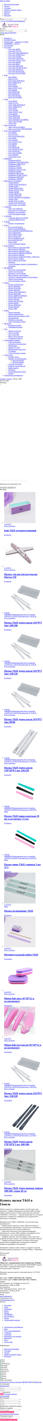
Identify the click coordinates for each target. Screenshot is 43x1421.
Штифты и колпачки (15, 320)
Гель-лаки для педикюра (17, 270)
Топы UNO (12, 123)
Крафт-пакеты (13, 368)
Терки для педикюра (15, 279)
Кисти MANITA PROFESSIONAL (20, 231)
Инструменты (9, 246)
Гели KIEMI (12, 144)
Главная (3, 379)
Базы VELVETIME (15, 97)
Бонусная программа (11, 4)
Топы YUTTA (13, 103)
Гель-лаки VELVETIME (16, 73)
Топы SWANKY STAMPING (18, 120)
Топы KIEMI (12, 114)
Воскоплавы (12, 346)
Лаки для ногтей (10, 125)
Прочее (11, 373)
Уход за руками (13, 333)
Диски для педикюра (15, 272)
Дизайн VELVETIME (16, 201)
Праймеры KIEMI (14, 171)
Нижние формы (18, 362)
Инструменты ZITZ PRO (17, 260)
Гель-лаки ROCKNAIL (16, 71)
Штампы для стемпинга (16, 212)
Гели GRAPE (13, 140)
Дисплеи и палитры (15, 364)
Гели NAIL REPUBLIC (16, 136)
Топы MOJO (12, 101)
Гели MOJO (12, 133)
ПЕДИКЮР (8, 268)
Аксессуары (8, 355)
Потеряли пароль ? (10, 1394)
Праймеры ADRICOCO (16, 164)
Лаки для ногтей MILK (16, 127)
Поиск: (2, 19)
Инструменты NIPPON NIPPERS (20, 253)
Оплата (6, 6)
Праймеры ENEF (14, 166)
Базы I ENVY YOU (15, 88)
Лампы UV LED (14, 347)
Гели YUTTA (13, 134)
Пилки (6, 283)
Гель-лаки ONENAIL (15, 70)
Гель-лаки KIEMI (14, 62)
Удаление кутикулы (15, 338)
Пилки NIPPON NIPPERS (17, 296)
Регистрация (4, 1386)
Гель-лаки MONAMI (15, 66)
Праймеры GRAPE (15, 168)
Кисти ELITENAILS (15, 227)
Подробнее (8, 959)
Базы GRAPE (13, 86)
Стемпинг (7, 207)
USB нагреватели (14, 342)
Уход (6, 329)
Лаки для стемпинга (15, 209)
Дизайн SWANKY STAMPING (19, 197)
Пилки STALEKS (14, 288)
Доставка (7, 8)
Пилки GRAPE (13, 299)
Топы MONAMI (14, 116)
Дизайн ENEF (13, 186)
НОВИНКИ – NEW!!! (12, 44)
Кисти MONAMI (14, 233)
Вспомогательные (14, 325)
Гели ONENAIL (14, 151)
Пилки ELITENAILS (15, 284)
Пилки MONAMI (14, 294)
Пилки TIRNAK (14, 290)
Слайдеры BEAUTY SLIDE (18, 218)
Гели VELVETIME (15, 153)
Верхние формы (18, 360)
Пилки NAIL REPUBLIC (17, 292)
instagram (11, 1300)
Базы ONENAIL (14, 94)
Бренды (7, 14)
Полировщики (13, 318)
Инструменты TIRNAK (16, 249)
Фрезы (6, 310)
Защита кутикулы (14, 331)
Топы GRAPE (13, 110)
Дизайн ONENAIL (15, 196)
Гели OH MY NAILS (15, 149)
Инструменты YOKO (16, 259)
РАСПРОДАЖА (10, 40)
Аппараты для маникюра (17, 344)
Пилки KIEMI (13, 303)
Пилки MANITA (14, 286)
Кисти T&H (12, 242)
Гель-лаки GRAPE (14, 57)
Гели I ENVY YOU (15, 142)
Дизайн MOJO (13, 183)
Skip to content (5, 1)
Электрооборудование (12, 340)
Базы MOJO (12, 77)
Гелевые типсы (13, 357)
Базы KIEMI (12, 90)
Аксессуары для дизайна (17, 205)
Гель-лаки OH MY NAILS (17, 68)
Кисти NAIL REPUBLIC (17, 229)
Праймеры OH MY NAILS (17, 175)
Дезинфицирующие (15, 327)
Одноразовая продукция (17, 372)
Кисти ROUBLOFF (15, 240)
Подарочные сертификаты (13, 375)
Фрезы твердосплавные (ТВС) (19, 316)
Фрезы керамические (15, 314)
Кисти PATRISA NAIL (16, 238)
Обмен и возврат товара (12, 10)
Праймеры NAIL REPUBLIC (18, 162)
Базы (6, 75)
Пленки (7, 221)
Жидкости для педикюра (17, 273)
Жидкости (7, 323)
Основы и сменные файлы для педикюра (23, 277)
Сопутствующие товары (17, 214)
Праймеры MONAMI (15, 173)
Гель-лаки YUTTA (15, 51)
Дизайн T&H (13, 199)
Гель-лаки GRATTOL (16, 58)
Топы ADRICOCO (15, 107)
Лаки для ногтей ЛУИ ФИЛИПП (20, 129)
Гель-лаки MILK (14, 64)
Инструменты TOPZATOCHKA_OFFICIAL (24, 257)
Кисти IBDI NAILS (15, 234)
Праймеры (8, 158)
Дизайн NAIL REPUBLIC (17, 184)
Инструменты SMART (16, 255)
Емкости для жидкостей (16, 366)
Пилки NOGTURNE (15, 301)
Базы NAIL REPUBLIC (16, 81)
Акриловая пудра (14, 157)
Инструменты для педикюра (18, 275)
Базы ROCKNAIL (14, 95)
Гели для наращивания (12, 131)
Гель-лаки (7, 47)
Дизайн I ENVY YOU (16, 190)
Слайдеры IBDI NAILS (16, 220)
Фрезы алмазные (14, 312)
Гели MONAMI (13, 147)
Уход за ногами (13, 335)
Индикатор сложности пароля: (11, 1406)
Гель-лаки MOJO (14, 49)
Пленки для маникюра (16, 223)
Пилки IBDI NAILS (15, 297)
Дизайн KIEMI (13, 192)
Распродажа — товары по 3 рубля (16, 42)
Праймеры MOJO (14, 160)
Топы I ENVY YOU (15, 112)
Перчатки (11, 370)
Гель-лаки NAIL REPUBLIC (18, 53)
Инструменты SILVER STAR (18, 251)
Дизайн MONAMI (14, 194)
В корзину (7, 535)
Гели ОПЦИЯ (13, 155)
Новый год (8, 38)
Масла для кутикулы (15, 336)
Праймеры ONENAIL (16, 177)
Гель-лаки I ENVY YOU (16, 60)
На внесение (8, 45)
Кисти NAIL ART (14, 236)
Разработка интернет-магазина (16, 1382)
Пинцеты (11, 262)
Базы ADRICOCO (14, 82)
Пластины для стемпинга (17, 210)
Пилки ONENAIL (14, 305)
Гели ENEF (12, 138)
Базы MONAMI (13, 92)
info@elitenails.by (19, 21)
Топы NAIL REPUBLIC (16, 105)
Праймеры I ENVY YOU (17, 170)
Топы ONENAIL (14, 118)
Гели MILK (12, 145)
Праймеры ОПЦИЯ (15, 179)
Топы (6, 99)
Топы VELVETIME (15, 121)
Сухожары (12, 351)
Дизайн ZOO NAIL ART (17, 203)
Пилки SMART (13, 307)
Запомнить (6, 1392)
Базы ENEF (12, 84)
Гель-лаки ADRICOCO (16, 55)
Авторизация (4, 1396)
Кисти (6, 225)
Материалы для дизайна (12, 181)
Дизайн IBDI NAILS (15, 188)
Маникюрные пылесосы (17, 349)
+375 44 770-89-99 (6, 21)
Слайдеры (7, 216)
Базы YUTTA (13, 79)
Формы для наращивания (17, 359)
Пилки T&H (12, 309)
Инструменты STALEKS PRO (19, 247)
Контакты (7, 15)
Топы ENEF (12, 108)
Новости (7, 12)
